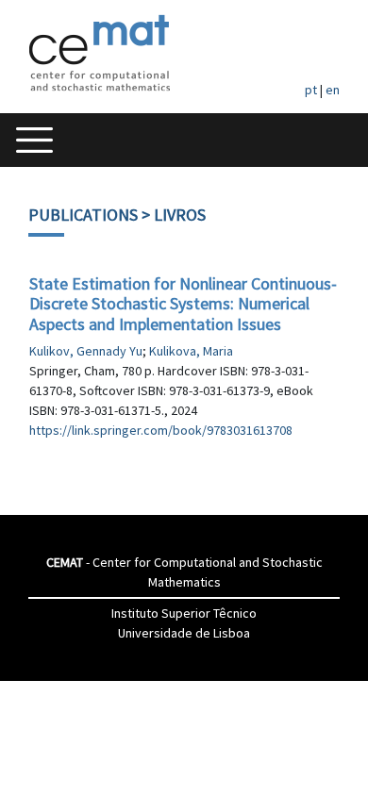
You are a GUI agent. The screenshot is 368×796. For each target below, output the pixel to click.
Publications (83, 214)
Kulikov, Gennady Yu (85, 350)
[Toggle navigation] (34, 140)
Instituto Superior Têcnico (184, 613)
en (333, 89)
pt (311, 89)
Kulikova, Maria (191, 350)
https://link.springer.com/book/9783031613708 (161, 430)
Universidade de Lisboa (184, 632)
